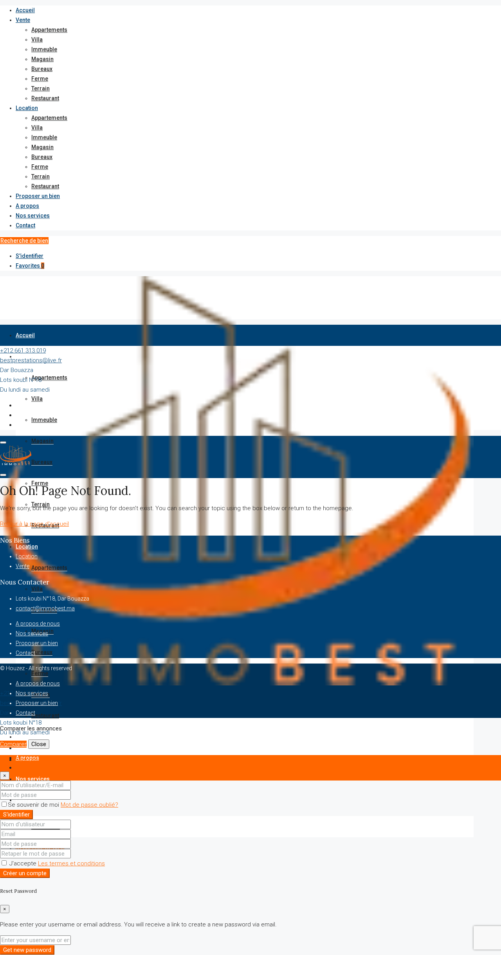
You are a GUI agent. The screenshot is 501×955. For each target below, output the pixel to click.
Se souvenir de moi (34, 804)
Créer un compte (25, 873)
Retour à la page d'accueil (34, 523)
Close (38, 744)
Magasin (42, 59)
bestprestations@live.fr (31, 360)
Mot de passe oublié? (89, 804)
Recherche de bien (24, 240)
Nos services (33, 215)
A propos (27, 206)
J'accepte (56, 863)
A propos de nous (38, 623)
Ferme (39, 79)
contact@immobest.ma (45, 608)
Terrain (40, 88)
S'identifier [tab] (30, 759)
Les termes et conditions (71, 863)
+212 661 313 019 (23, 350)
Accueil (25, 10)
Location (27, 108)
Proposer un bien (38, 196)
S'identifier (29, 256)
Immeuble (44, 49)
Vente (23, 20)
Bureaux (41, 69)
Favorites (30, 266)
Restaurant (45, 98)
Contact (25, 225)
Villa (37, 39)
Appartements (49, 30)
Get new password (27, 949)
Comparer (13, 744)
